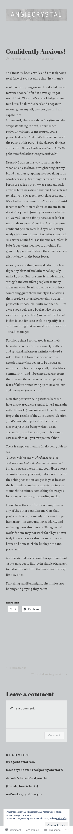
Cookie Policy (61, 818)
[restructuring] (16, 668)
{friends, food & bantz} (22, 786)
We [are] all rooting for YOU (47, 674)
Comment (54, 735)
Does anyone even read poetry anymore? (34, 770)
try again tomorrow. (20, 762)
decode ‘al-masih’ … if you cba (26, 778)
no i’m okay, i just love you (24, 794)
